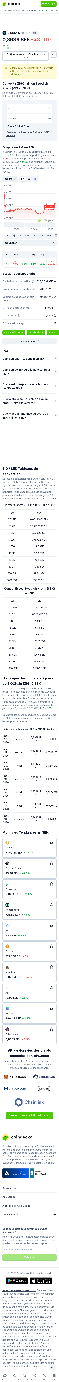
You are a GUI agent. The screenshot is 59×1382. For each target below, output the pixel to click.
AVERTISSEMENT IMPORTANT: (19, 1290)
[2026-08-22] (56, 235)
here (16, 74)
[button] (29, 341)
